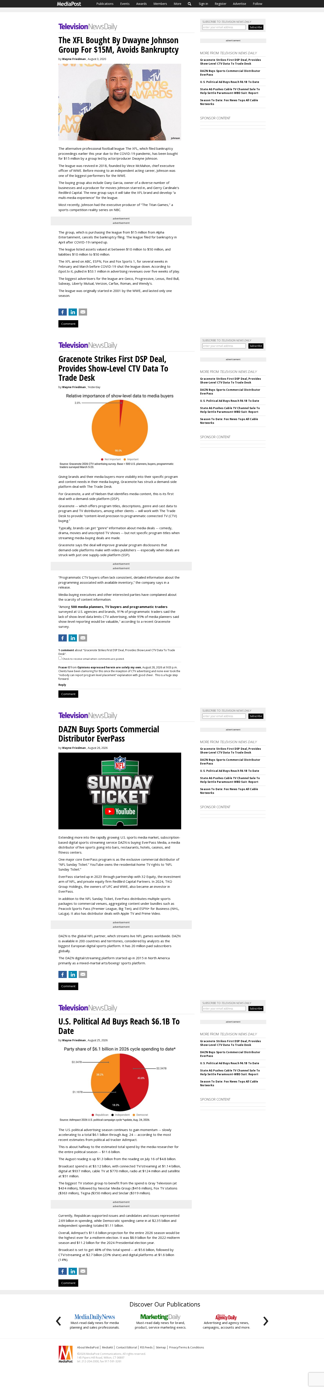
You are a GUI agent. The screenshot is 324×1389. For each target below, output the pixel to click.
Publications (105, 4)
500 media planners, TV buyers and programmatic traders (119, 606)
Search (190, 3)
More (177, 4)
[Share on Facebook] (62, 312)
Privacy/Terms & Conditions (186, 1347)
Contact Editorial (126, 1347)
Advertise (239, 4)
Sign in (203, 4)
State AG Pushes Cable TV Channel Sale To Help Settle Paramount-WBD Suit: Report (230, 91)
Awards (141, 4)
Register (220, 4)
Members (160, 4)
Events (125, 4)
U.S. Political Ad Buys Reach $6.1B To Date (229, 82)
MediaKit (107, 1347)
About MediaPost (88, 1347)
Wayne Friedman (74, 59)
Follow (257, 4)
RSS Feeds (146, 1347)
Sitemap (161, 1347)
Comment (68, 324)
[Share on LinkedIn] (73, 312)
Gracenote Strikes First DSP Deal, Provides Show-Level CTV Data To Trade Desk (230, 61)
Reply (62, 685)
